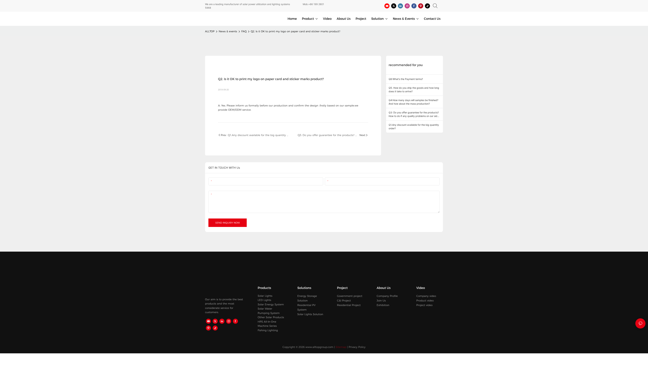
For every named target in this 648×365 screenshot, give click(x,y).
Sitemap (341, 347)
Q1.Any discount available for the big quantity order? (414, 126)
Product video (425, 300)
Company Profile (387, 296)
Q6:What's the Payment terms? (406, 79)
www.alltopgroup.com (319, 347)
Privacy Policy (357, 347)
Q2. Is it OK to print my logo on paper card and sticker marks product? (295, 31)
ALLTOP (209, 31)
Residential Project (349, 305)
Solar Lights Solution (310, 314)
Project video (424, 305)
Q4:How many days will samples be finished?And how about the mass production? (413, 102)
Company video (426, 296)
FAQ (244, 31)
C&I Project (344, 300)
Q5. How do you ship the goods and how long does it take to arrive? (414, 89)
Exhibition (383, 305)
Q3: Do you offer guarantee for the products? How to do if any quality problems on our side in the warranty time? (414, 114)
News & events (228, 31)
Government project (349, 296)
